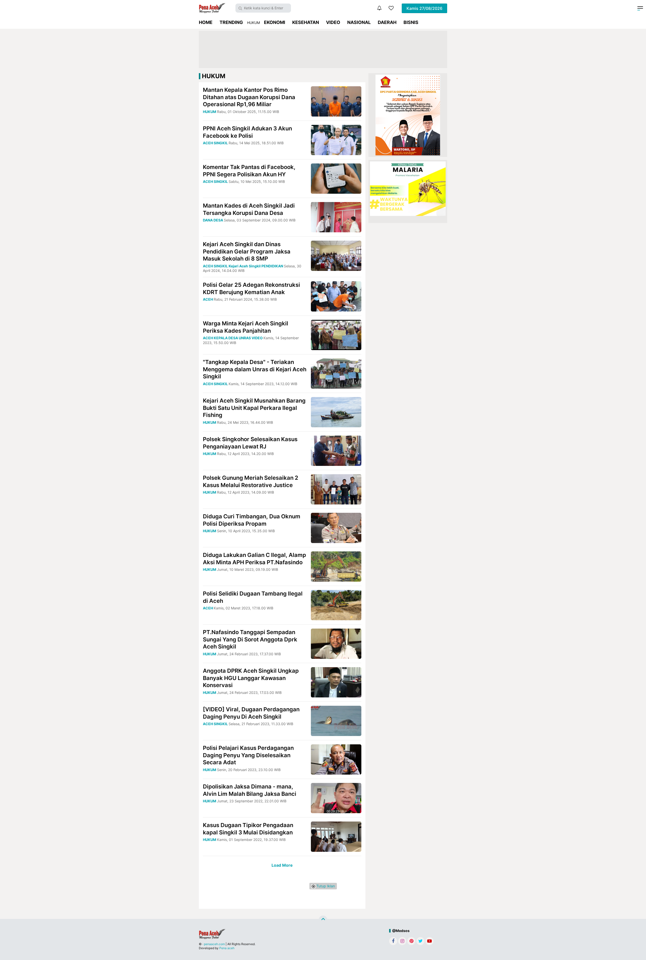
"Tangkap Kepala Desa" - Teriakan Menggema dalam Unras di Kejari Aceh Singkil (254, 369)
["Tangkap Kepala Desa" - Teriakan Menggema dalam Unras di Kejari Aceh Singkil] (336, 373)
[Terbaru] (379, 8)
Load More (282, 865)
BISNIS (410, 22)
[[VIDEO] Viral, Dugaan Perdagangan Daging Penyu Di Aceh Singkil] (336, 720)
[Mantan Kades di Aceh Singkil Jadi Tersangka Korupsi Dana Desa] (336, 217)
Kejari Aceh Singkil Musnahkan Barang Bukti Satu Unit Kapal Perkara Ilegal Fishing (254, 407)
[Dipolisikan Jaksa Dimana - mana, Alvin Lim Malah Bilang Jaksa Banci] (336, 798)
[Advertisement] (323, 49)
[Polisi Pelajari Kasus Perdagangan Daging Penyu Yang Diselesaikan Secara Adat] (336, 759)
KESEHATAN (305, 22)
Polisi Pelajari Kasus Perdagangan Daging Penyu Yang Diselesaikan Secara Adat (248, 755)
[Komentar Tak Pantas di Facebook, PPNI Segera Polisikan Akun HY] (336, 178)
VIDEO (333, 22)
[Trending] (391, 8)
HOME (205, 22)
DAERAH (387, 22)
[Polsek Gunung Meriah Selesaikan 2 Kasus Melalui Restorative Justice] (336, 489)
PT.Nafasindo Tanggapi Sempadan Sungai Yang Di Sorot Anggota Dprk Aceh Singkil (250, 639)
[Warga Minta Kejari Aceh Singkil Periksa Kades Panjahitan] (336, 334)
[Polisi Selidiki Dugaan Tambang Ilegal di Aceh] (336, 605)
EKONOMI (274, 22)
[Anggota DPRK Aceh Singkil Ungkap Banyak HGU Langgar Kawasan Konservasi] (336, 682)
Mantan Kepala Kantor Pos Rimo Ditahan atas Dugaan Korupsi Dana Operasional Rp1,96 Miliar (249, 97)
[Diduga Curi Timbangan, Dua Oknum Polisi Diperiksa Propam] (336, 527)
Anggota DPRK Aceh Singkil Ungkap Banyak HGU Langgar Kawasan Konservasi (251, 677)
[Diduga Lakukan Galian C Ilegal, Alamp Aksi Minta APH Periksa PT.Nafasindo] (336, 566)
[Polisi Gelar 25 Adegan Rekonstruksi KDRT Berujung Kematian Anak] (336, 296)
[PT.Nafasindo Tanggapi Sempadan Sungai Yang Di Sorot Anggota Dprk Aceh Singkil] (336, 643)
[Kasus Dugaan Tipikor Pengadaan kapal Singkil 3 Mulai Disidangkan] (336, 836)
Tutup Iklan (325, 886)
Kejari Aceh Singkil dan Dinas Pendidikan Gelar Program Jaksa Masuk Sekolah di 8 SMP (246, 251)
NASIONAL (359, 22)
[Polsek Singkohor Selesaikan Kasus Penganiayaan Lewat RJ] (336, 450)
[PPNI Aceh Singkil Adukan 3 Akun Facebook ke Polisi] (336, 139)
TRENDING (231, 22)
